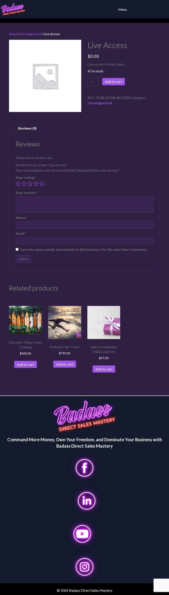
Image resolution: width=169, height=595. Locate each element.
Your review (26, 192)
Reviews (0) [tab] (27, 128)
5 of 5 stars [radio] (42, 183)
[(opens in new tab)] (84, 467)
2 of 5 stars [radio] (24, 183)
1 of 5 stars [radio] (18, 183)
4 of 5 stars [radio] (36, 183)
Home (13, 34)
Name (22, 217)
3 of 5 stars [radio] (30, 183)
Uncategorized (30, 34)
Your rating (26, 177)
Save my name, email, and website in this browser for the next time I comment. (84, 249)
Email (21, 233)
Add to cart (113, 81)
